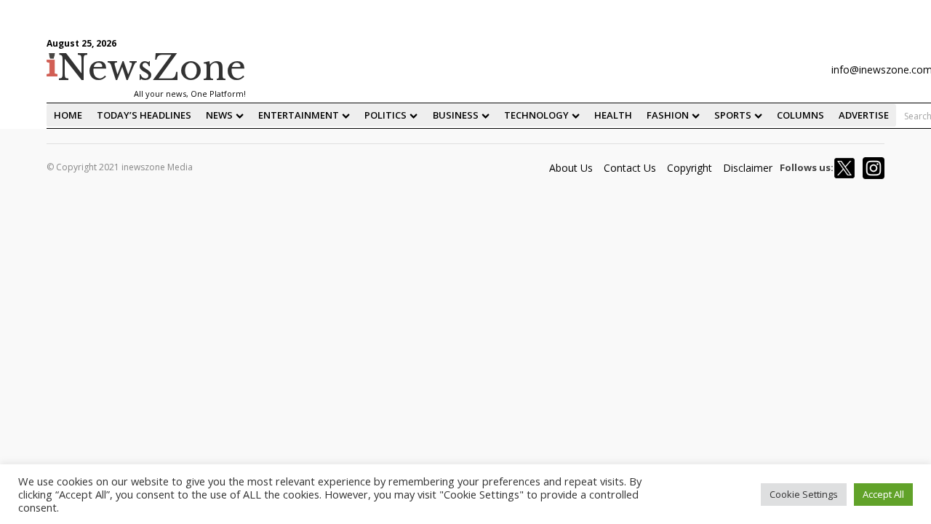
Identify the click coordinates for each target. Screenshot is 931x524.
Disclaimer (747, 168)
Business (456, 115)
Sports (732, 115)
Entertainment (298, 115)
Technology (536, 115)
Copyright (689, 168)
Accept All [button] (883, 494)
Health (613, 115)
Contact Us (630, 168)
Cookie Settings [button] (804, 494)
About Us (571, 168)
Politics (385, 115)
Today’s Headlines (144, 115)
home (68, 115)
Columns (800, 115)
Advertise (864, 115)
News (219, 115)
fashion (668, 115)
